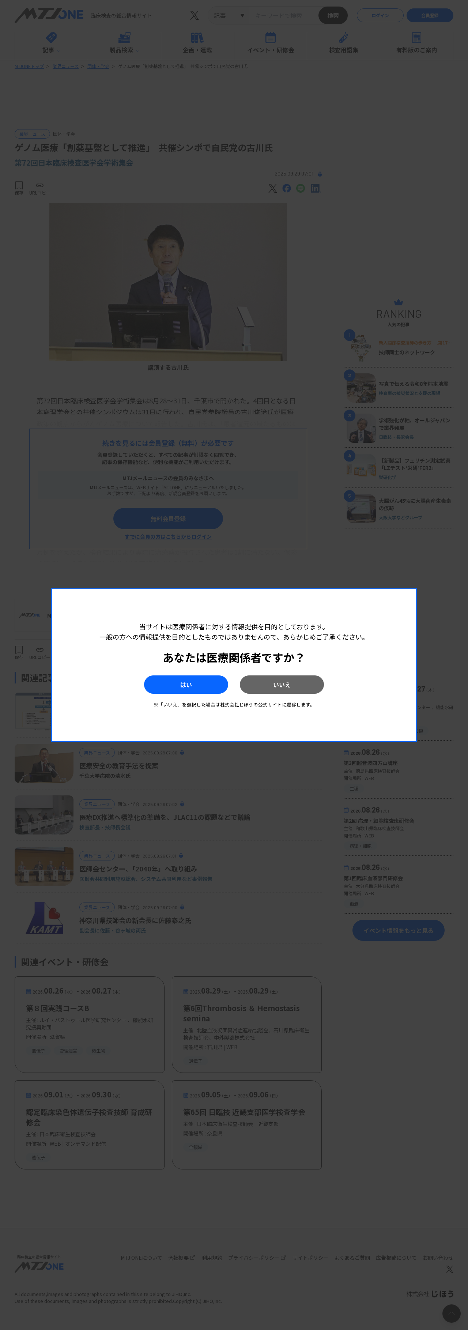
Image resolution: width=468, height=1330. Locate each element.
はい (186, 684)
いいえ (282, 684)
